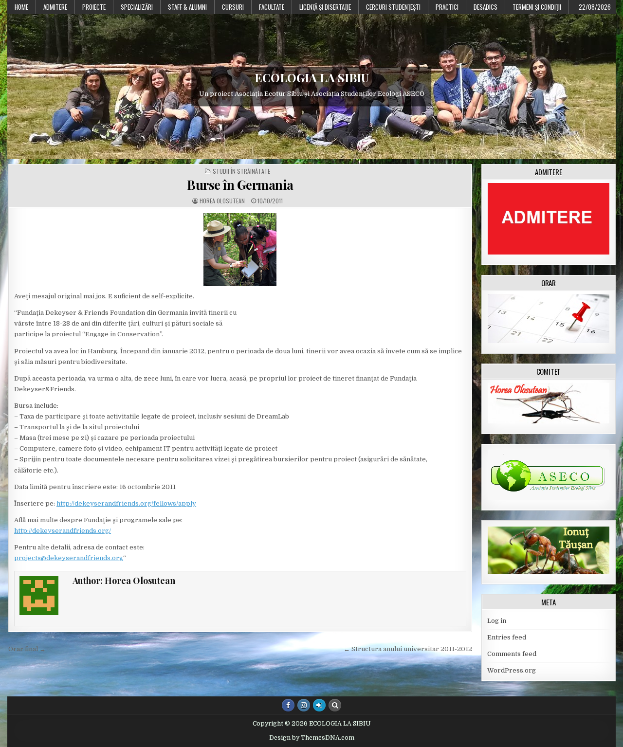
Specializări (137, 7)
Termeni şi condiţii (537, 7)
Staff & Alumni (187, 7)
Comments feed (511, 653)
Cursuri (233, 7)
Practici (447, 7)
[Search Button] (335, 705)
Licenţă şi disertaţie (325, 7)
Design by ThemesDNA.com (311, 737)
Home (21, 7)
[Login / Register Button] (319, 705)
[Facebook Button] (288, 705)
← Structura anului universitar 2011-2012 (408, 649)
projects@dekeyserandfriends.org (68, 558)
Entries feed (506, 637)
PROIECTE (94, 7)
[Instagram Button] (303, 705)
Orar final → (27, 649)
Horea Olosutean (222, 201)
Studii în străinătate (241, 171)
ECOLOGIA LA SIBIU (312, 77)
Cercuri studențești (393, 7)
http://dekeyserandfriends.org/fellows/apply (126, 503)
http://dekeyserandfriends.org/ (62, 530)
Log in (496, 620)
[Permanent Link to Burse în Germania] (240, 249)
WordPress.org (511, 670)
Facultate (271, 7)
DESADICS (485, 7)
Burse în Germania (240, 184)
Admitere (55, 7)
